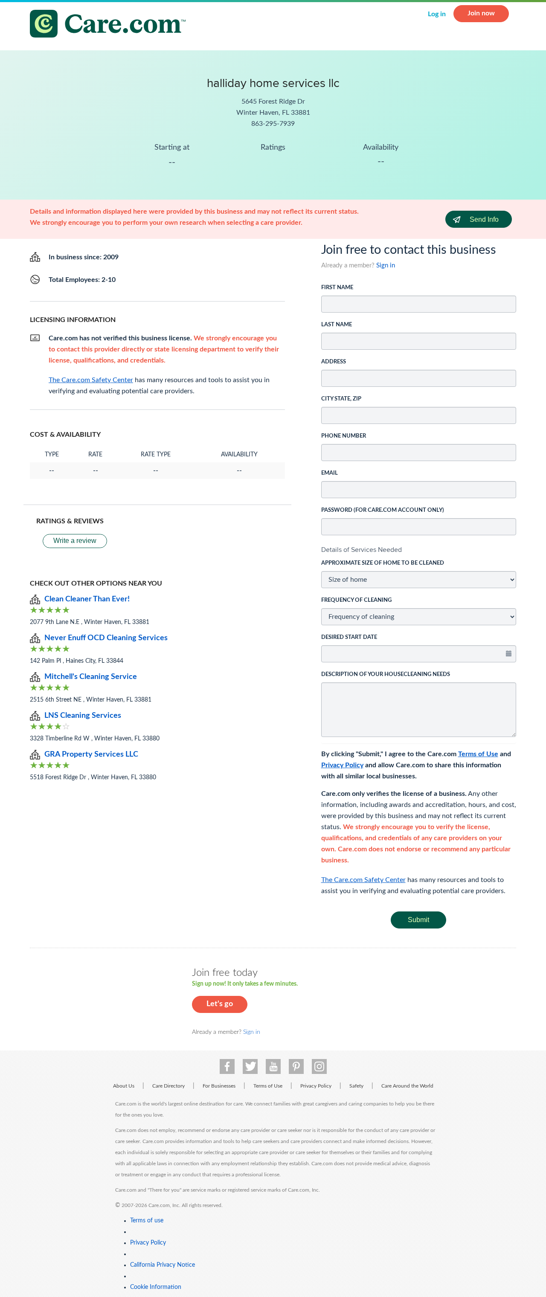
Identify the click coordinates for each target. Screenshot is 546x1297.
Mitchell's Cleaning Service (90, 677)
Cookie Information (155, 1287)
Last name (336, 325)
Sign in (385, 265)
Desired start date (349, 637)
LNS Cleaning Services (82, 716)
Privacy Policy (342, 765)
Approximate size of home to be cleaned (382, 563)
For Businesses (219, 1085)
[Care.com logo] (111, 25)
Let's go (219, 1004)
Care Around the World (407, 1085)
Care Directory (168, 1085)
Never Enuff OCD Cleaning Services (106, 638)
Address (333, 362)
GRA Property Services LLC (91, 754)
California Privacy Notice (162, 1265)
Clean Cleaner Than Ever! (87, 599)
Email (329, 473)
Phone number (343, 436)
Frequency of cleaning (356, 600)
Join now (481, 13)
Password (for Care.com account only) (382, 510)
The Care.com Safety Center (363, 879)
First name (337, 287)
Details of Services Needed (361, 549)
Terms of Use (478, 754)
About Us (123, 1085)
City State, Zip (341, 399)
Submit (418, 919)
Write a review (74, 540)
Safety (356, 1085)
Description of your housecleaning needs (385, 674)
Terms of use (146, 1221)
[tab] (419, 550)
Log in (437, 14)
